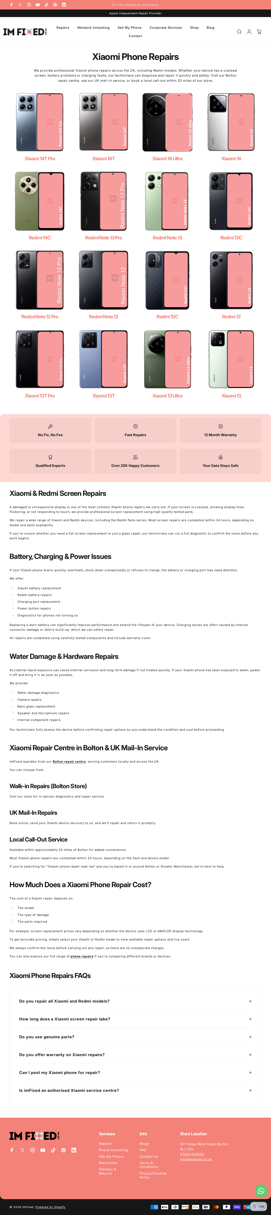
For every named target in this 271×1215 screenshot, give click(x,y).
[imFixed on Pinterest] (55, 5)
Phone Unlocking (113, 1150)
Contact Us (149, 1156)
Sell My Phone (111, 1156)
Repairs (105, 1144)
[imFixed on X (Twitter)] (20, 5)
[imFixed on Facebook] (11, 5)
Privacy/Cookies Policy (153, 1175)
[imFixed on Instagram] (29, 5)
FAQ (143, 1150)
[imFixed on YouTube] (38, 5)
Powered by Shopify (50, 1207)
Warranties (108, 1163)
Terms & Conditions (149, 1165)
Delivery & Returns (107, 1171)
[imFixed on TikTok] (46, 5)
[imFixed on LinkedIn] (64, 5)
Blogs (144, 1144)
